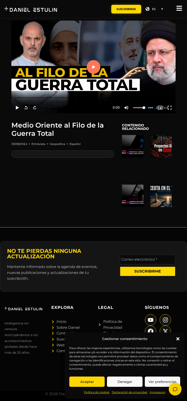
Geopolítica (57, 144)
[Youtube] (150, 320)
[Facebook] (150, 331)
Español (75, 144)
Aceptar (87, 382)
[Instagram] (165, 320)
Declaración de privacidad (129, 392)
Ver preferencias (162, 382)
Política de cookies (96, 392)
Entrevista (38, 144)
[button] (178, 339)
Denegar (124, 382)
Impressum (158, 392)
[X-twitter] (165, 331)
